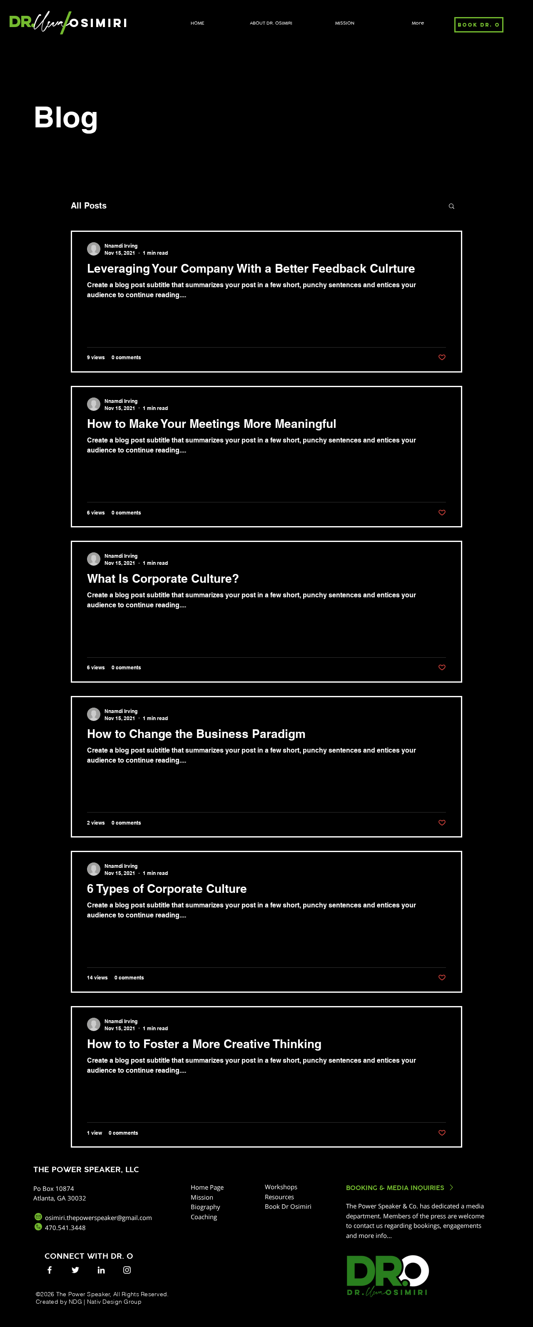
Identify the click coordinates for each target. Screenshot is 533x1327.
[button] (452, 206)
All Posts (89, 206)
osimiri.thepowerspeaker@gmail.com (98, 1217)
